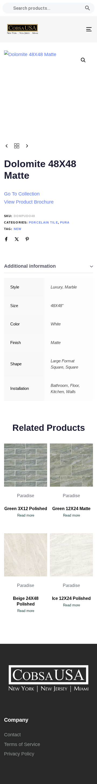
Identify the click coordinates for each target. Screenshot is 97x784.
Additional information (30, 266)
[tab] (48, 266)
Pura (65, 222)
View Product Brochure (29, 202)
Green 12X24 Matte (71, 508)
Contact (12, 734)
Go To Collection (22, 194)
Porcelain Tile (43, 222)
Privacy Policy (19, 754)
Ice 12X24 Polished (71, 598)
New (17, 229)
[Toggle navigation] (77, 29)
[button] (83, 60)
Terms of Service (22, 744)
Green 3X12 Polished (25, 508)
